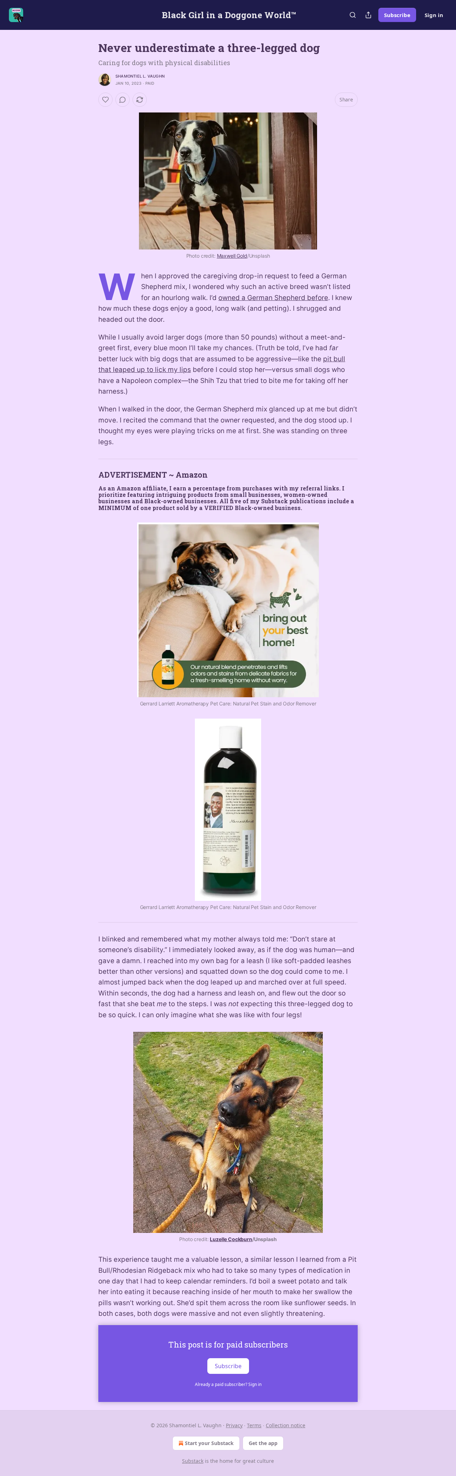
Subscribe (397, 15)
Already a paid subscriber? (228, 1384)
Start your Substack (209, 1443)
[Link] (88, 475)
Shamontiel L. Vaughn (140, 76)
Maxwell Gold (232, 256)
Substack (192, 1460)
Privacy (234, 1425)
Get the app (263, 1443)
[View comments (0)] (122, 100)
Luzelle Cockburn (231, 1239)
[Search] (353, 15)
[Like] (105, 100)
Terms (254, 1425)
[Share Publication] (368, 15)
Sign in (434, 15)
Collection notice (285, 1425)
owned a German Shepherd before (273, 298)
